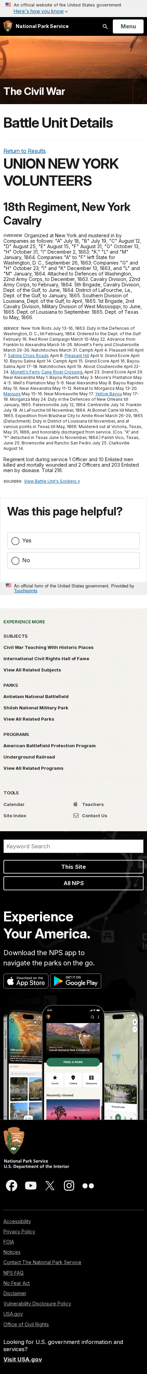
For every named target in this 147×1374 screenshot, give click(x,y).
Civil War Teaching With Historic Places (48, 647)
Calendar (14, 804)
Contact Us (94, 815)
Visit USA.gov (22, 1359)
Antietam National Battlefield (36, 696)
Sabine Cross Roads (28, 355)
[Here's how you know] (73, 8)
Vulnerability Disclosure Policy (37, 1303)
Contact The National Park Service (42, 1262)
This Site (73, 866)
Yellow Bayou (108, 393)
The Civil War (34, 91)
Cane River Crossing (61, 371)
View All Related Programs (33, 768)
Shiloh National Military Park (35, 707)
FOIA (8, 1242)
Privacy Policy (19, 1231)
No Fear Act (16, 1283)
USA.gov (13, 1314)
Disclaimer (14, 1293)
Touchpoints (25, 590)
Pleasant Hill (77, 355)
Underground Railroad (29, 757)
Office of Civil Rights (26, 1324)
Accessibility (17, 1221)
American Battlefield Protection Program (49, 745)
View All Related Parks (28, 719)
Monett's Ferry (25, 371)
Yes (26, 540)
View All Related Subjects (32, 669)
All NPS (74, 883)
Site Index (14, 815)
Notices (12, 1252)
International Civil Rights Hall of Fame (46, 658)
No (26, 560)
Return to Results (24, 150)
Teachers (92, 804)
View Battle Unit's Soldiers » (52, 481)
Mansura (12, 393)
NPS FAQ (13, 1273)
